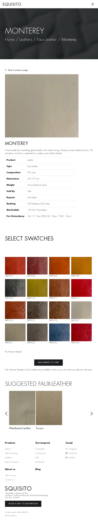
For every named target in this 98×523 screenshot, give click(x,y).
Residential (39, 462)
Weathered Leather (20, 428)
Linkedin (71, 458)
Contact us (10, 480)
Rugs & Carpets (12, 462)
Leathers (26, 39)
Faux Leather (47, 39)
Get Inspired (42, 443)
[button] (6, 413)
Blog (38, 469)
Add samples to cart (48, 362)
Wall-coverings (11, 453)
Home (10, 39)
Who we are (10, 475)
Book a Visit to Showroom (23, 504)
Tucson (40, 428)
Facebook (72, 453)
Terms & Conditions (10, 515)
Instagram (72, 449)
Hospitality (40, 449)
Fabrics (8, 449)
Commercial (40, 453)
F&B (37, 458)
